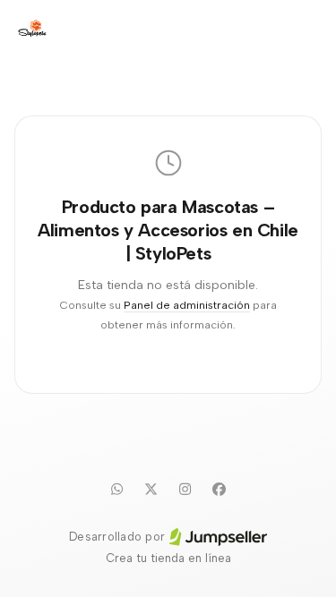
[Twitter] (151, 489)
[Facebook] (219, 489)
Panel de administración (187, 304)
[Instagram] (185, 489)
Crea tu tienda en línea (168, 558)
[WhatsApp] (117, 489)
